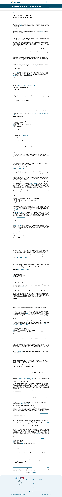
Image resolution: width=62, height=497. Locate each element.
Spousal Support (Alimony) (24, 135)
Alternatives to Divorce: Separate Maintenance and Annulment (27, 85)
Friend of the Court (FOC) (17, 225)
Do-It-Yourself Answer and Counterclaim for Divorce (27, 256)
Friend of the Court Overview (24, 324)
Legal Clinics (33, 487)
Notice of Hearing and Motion (18, 308)
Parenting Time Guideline (33, 183)
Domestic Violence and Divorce (25, 403)
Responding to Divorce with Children (22, 257)
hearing (27, 313)
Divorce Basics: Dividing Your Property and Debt (36, 113)
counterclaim (14, 75)
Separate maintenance (16, 72)
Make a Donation (40, 479)
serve (42, 429)
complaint (30, 74)
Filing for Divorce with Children (24, 280)
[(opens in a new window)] (19, 478)
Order (14, 309)
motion (35, 307)
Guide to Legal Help (42, 31)
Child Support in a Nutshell (22, 218)
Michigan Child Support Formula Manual (19, 212)
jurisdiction (20, 25)
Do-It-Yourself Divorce (23, 286)
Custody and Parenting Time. (20, 168)
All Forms (33, 483)
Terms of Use (27, 479)
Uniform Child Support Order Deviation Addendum (21, 209)
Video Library (33, 486)
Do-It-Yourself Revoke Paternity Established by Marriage (25, 378)
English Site (33, 479)
